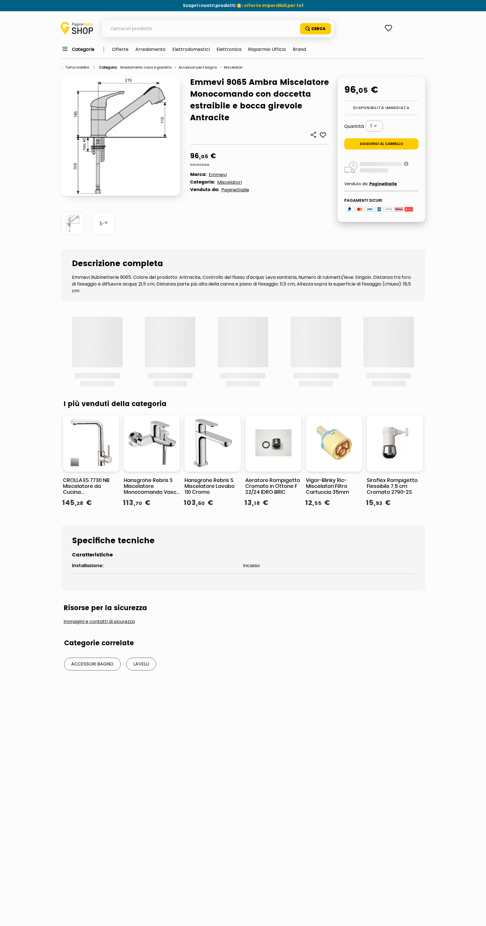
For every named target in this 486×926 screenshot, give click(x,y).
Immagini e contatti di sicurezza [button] (99, 546)
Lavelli (141, 588)
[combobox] (218, 28)
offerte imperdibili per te (273, 5)
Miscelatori (233, 67)
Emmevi (218, 174)
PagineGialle (235, 190)
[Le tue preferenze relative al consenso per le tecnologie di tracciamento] (476, 916)
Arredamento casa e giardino (146, 67)
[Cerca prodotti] (315, 28)
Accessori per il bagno (198, 67)
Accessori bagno (92, 588)
